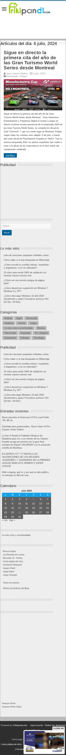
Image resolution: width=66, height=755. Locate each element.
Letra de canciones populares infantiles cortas (26, 255)
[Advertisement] (27, 190)
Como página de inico (13, 561)
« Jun (4, 520)
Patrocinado (10, 333)
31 (19, 516)
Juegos (23, 76)
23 (12, 512)
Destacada (12, 76)
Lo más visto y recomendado (18, 328)
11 (26, 503)
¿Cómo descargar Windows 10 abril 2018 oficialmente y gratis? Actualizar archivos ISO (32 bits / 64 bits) (26, 299)
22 (5, 512)
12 (33, 503)
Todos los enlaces (11, 583)
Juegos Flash (9, 568)
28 (47, 512)
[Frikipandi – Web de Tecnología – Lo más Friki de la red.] (33, 8)
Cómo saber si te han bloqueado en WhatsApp (26, 260)
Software (24, 338)
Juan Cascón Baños (17, 73)
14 (47, 503)
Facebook (21, 749)
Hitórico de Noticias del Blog (16, 588)
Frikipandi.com (20, 725)
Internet (21, 323)
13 (40, 503)
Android (8, 318)
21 (47, 508)
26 (33, 512)
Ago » (12, 520)
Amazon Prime (9, 703)
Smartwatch (10, 338)
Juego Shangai (10, 575)
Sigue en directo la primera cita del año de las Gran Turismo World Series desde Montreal (30, 60)
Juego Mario (8, 571)
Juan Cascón (36, 725)
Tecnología (39, 338)
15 (5, 508)
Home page (17, 739)
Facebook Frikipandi (12, 565)
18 (26, 508)
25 (26, 512)
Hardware (9, 323)
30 (12, 516)
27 (40, 512)
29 (5, 516)
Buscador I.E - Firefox (13, 558)
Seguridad (25, 333)
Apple (19, 318)
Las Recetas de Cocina (13, 554)
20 (40, 508)
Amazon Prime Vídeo (11, 707)
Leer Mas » (10, 155)
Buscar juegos (9, 551)
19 (33, 508)
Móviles (41, 328)
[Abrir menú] (4, 9)
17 (19, 508)
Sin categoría (41, 333)
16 (12, 508)
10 (19, 503)
